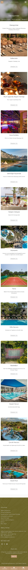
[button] (2, 2)
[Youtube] (7, 544)
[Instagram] (4, 544)
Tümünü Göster (6, 19)
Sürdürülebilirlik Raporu (7, 520)
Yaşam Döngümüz (5, 510)
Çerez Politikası (5, 518)
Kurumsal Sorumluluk (7, 516)
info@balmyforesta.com (9, 537)
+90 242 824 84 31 (7, 535)
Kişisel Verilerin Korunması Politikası (10, 514)
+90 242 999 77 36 (11, 534)
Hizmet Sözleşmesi (6, 512)
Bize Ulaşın (4, 523)
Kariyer (3, 521)
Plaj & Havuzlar (16, 19)
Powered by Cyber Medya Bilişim (19, 565)
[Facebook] (2, 544)
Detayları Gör (14, 66)
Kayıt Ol (14, 556)
